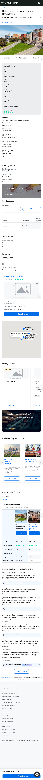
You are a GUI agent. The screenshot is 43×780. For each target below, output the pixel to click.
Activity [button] (37, 395)
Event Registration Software (10, 696)
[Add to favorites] (40, 17)
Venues (6, 8)
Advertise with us (7, 735)
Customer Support (7, 718)
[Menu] (2, 3)
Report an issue (6, 678)
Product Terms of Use (8, 729)
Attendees (5, 206)
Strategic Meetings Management (11, 702)
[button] (21, 40)
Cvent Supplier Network (9, 686)
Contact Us (5, 715)
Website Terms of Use (8, 732)
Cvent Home (5, 713)
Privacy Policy (6, 726)
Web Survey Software (8, 705)
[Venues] (39, 3)
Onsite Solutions (6, 689)
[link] (16, 373)
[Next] (41, 58)
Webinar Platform (7, 708)
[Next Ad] (40, 295)
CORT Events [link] (10, 381)
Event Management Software (10, 693)
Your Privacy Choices (8, 721)
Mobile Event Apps (7, 699)
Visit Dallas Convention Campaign (8, 462)
